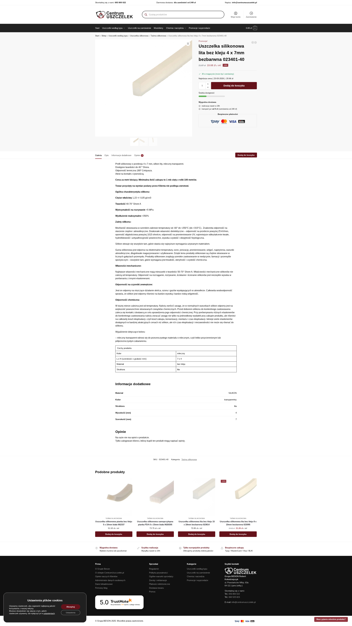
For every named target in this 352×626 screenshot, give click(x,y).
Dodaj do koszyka (234, 85)
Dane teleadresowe (104, 584)
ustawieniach (49, 613)
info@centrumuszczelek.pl (244, 2)
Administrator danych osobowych (110, 580)
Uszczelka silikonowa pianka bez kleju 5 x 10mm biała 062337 (113, 523)
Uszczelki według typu (118, 36)
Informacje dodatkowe (121, 155)
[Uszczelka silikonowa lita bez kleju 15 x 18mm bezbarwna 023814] (196, 497)
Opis (106, 155)
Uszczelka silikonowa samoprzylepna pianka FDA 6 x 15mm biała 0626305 (155, 523)
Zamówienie (251, 17)
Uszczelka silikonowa (139, 36)
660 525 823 (234, 597)
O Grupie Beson (102, 569)
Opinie (138, 155)
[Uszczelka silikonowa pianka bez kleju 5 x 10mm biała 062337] (114, 497)
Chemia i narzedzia (195, 576)
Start (97, 36)
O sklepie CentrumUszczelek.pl (109, 572)
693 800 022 (120, 2)
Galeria (98, 155)
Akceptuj (70, 607)
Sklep (104, 36)
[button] (251, 28)
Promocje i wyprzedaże (197, 580)
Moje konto (236, 17)
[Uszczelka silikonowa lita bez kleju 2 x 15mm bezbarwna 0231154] (252, 42)
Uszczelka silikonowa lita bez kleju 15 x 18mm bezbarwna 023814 (197, 523)
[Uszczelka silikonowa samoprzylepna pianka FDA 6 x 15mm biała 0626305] (155, 497)
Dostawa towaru (156, 588)
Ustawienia (70, 612)
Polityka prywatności (158, 572)
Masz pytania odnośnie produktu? (331, 619)
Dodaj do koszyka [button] (113, 534)
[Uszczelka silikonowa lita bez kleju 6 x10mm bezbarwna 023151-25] (255, 42)
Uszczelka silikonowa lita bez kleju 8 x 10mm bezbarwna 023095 (238, 523)
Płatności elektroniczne (159, 584)
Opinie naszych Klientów (106, 576)
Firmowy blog (101, 588)
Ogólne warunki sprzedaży (161, 576)
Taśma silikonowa (158, 36)
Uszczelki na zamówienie (198, 572)
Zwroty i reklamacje (158, 580)
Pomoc (152, 591)
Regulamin (154, 569)
